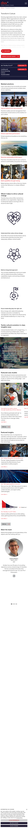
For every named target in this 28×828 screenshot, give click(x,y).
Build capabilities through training (10, 180)
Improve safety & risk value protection (11, 108)
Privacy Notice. (19, 817)
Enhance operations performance (10, 133)
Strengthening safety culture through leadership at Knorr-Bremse (11, 409)
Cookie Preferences (14, 820)
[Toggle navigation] (26, 3)
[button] (6, 51)
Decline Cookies (14, 823)
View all (4, 426)
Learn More (3, 421)
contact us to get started (8, 56)
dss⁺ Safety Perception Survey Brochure (12, 458)
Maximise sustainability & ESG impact (11, 157)
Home (2, 8)
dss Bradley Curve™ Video (8, 511)
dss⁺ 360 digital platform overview (10, 484)
